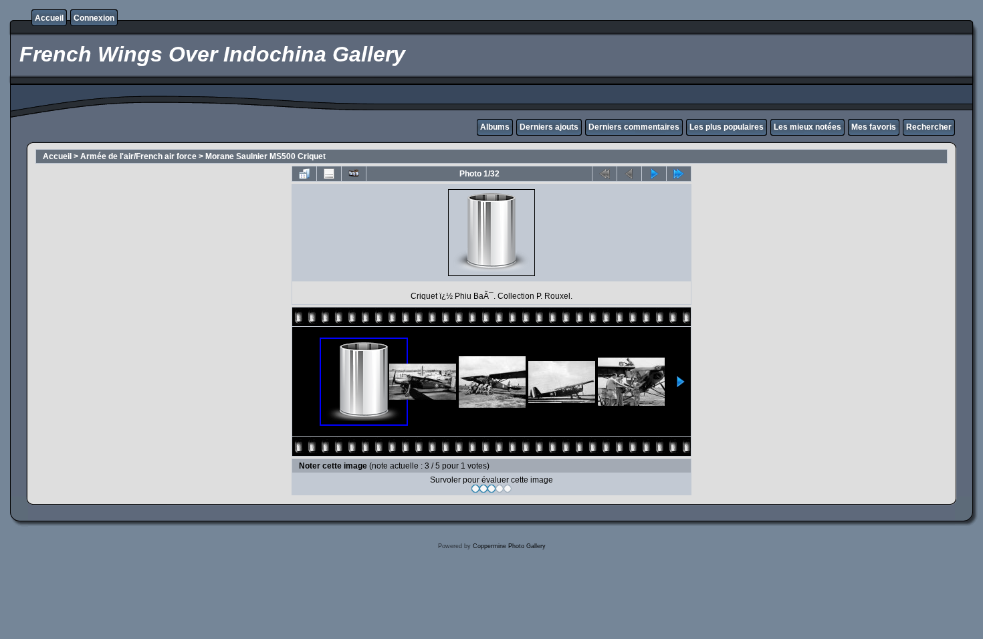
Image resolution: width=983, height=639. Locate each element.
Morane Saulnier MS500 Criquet (265, 156)
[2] (483, 489)
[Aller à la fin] (679, 173)
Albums (495, 127)
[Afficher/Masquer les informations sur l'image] (329, 173)
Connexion (94, 18)
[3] (491, 489)
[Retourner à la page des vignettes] (304, 173)
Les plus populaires (726, 127)
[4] (500, 489)
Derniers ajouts (549, 127)
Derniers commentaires (633, 127)
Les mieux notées (807, 127)
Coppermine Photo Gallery (509, 546)
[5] (508, 489)
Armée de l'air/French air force (138, 156)
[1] (475, 489)
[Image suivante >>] (654, 173)
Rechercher (929, 127)
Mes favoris (873, 127)
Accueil (49, 18)
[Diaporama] (354, 173)
